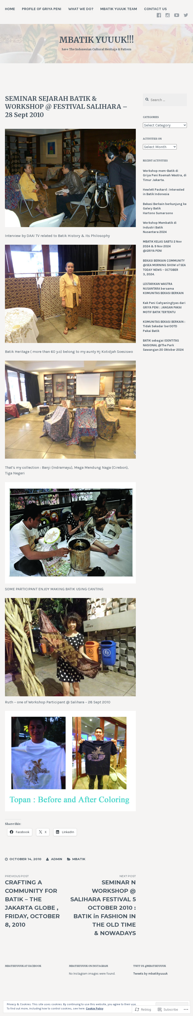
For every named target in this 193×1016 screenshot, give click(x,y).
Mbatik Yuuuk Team (118, 9)
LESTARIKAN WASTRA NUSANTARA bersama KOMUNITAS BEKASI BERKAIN (163, 288)
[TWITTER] (186, 15)
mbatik (78, 859)
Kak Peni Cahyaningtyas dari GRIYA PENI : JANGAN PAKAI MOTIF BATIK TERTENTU (164, 307)
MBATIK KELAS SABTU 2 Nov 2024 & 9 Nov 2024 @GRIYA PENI (162, 246)
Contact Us (155, 9)
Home (10, 9)
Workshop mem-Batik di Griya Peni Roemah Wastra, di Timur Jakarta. (164, 175)
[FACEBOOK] (159, 15)
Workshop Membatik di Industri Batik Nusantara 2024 (160, 227)
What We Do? (80, 9)
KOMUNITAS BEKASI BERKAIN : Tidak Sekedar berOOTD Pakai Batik (164, 326)
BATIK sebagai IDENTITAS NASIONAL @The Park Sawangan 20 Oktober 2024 (163, 345)
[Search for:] (165, 100)
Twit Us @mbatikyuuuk (149, 966)
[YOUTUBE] (176, 15)
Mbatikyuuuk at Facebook (23, 966)
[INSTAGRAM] (167, 15)
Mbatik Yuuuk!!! (96, 40)
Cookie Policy (94, 1008)
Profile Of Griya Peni (41, 9)
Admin (56, 859)
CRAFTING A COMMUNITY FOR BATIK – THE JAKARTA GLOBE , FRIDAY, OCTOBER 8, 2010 (32, 901)
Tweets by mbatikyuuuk (150, 973)
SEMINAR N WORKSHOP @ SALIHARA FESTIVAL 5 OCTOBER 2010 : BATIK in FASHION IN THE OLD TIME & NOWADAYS (103, 905)
